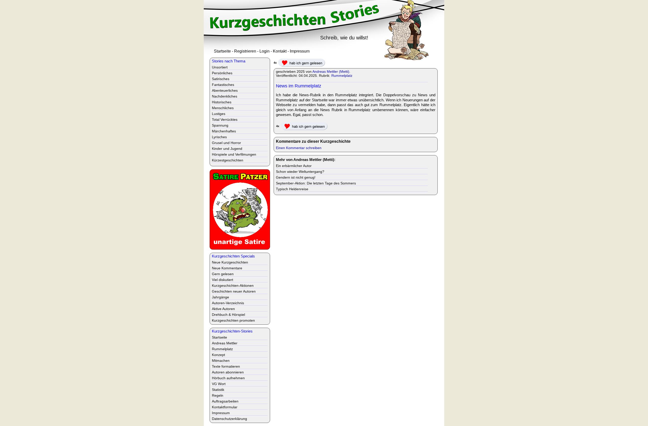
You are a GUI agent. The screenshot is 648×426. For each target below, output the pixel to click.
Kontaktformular (224, 407)
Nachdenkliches (224, 96)
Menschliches (223, 108)
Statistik (218, 390)
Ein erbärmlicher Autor (294, 166)
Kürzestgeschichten (227, 160)
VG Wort (219, 384)
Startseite (222, 51)
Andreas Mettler (224, 343)
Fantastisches (223, 85)
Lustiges (218, 114)
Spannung (220, 125)
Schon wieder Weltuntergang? (300, 172)
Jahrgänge (220, 297)
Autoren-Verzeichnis (228, 303)
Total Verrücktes (224, 119)
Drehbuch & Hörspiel (228, 315)
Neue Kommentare (227, 268)
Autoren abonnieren (228, 372)
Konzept (218, 355)
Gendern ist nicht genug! (295, 177)
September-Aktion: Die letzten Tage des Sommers (316, 183)
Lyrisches (219, 137)
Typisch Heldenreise (292, 189)
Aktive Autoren (223, 309)
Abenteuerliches (225, 90)
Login (264, 51)
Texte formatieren (226, 366)
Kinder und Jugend (227, 149)
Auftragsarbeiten (225, 401)
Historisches (221, 102)
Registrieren (245, 51)
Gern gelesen (223, 274)
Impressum (300, 51)
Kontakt (280, 51)
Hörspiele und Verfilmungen (234, 154)
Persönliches (222, 73)
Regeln (217, 395)
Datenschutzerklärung (229, 419)
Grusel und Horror (226, 143)
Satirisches (220, 79)
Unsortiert (220, 67)
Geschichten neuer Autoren (234, 291)
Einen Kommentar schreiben (298, 148)
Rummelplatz (341, 76)
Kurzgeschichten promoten (233, 320)
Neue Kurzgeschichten (230, 262)
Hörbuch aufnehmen (228, 378)
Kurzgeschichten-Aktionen (233, 285)
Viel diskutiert (222, 280)
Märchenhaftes (224, 131)
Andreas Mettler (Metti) (330, 71)
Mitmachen (221, 361)
